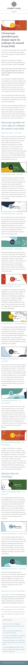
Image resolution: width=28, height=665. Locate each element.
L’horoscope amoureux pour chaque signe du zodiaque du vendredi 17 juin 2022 (13, 614)
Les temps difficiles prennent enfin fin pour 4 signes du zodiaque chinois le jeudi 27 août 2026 (14, 649)
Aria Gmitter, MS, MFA (7, 594)
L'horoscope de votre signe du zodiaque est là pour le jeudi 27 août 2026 (13, 626)
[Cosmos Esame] (14, 5)
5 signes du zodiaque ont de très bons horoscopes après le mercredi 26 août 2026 (14, 642)
